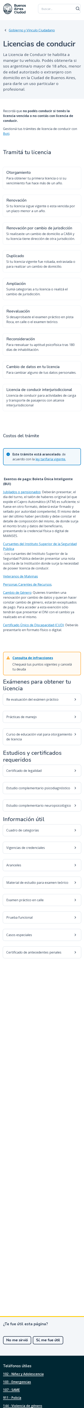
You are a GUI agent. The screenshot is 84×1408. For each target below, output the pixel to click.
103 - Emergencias (17, 1382)
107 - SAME (11, 1390)
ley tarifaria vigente (50, 459)
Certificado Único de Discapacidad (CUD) (33, 625)
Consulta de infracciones (32, 658)
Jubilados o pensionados (22, 492)
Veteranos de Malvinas (20, 576)
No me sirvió (17, 1340)
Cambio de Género (17, 592)
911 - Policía (12, 1397)
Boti (6, 133)
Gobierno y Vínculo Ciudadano (32, 30)
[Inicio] (14, 9)
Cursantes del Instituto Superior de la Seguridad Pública (40, 546)
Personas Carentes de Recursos (27, 584)
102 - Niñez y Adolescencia (23, 1374)
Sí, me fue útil (48, 1340)
